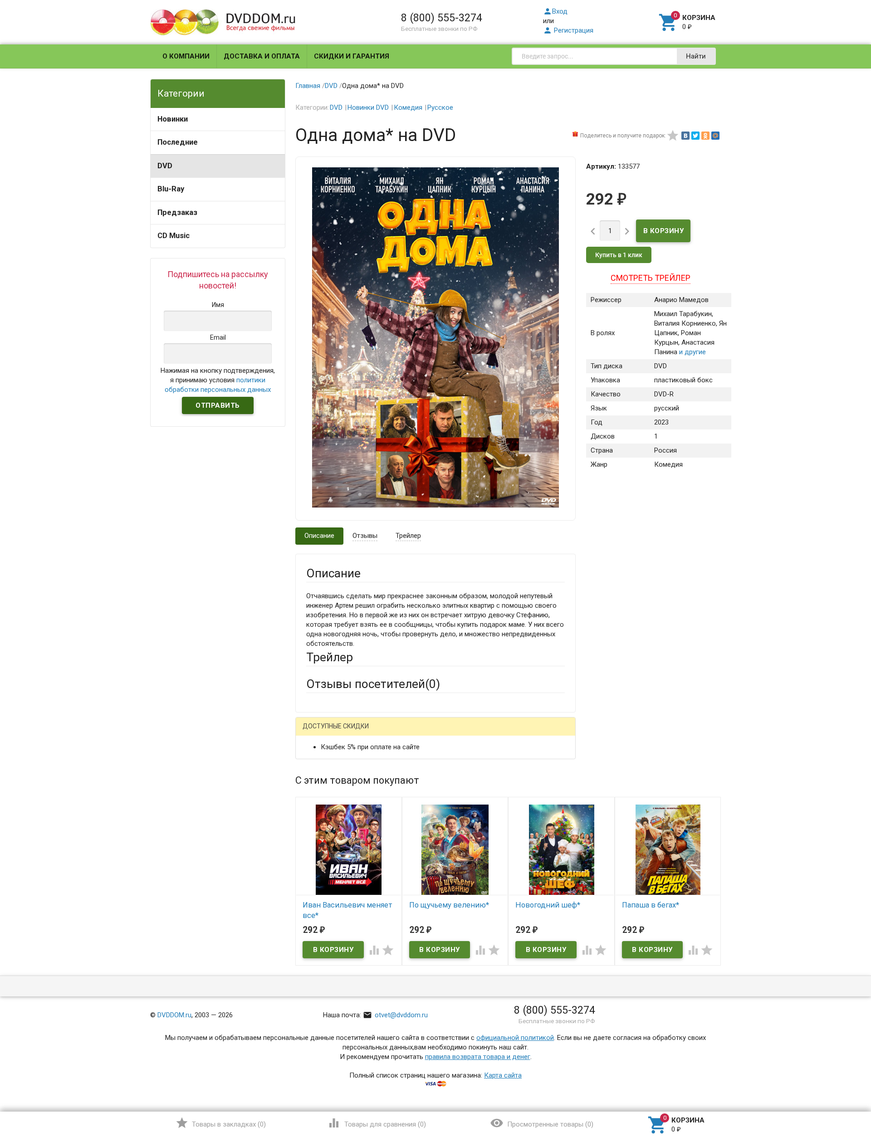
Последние (177, 142)
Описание (319, 536)
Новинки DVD (368, 107)
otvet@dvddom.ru (395, 1015)
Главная (307, 86)
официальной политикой (515, 1038)
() (220, 1123)
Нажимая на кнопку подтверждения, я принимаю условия (218, 380)
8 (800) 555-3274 (441, 17)
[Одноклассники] (705, 136)
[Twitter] (695, 136)
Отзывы (364, 536)
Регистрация (568, 30)
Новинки (172, 119)
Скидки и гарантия (351, 56)
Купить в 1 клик (618, 255)
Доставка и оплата (262, 56)
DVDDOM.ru (174, 1015)
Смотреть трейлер (650, 278)
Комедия (408, 107)
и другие (691, 352)
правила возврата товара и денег (477, 1057)
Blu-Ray (170, 189)
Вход (555, 11)
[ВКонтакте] (685, 136)
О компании (186, 56)
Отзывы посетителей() (373, 684)
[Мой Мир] (715, 136)
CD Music (173, 235)
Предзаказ (177, 212)
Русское (440, 107)
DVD (164, 165)
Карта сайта (503, 1075)
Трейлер (408, 536)
